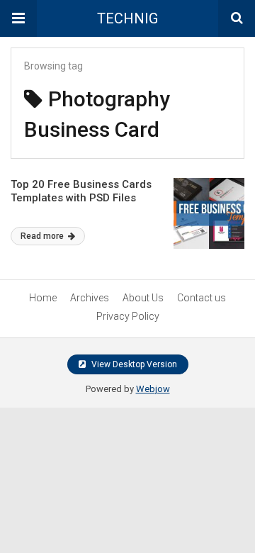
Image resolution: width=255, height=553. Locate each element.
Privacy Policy (127, 316)
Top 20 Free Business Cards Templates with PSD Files (81, 191)
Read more (43, 236)
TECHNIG (127, 18)
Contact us (201, 297)
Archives (89, 297)
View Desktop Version (133, 364)
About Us (143, 297)
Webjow (153, 389)
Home (43, 297)
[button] (18, 18)
